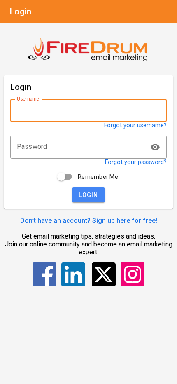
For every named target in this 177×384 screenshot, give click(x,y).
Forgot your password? (136, 162)
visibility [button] (155, 147)
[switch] (65, 177)
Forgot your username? (135, 125)
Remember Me (98, 176)
